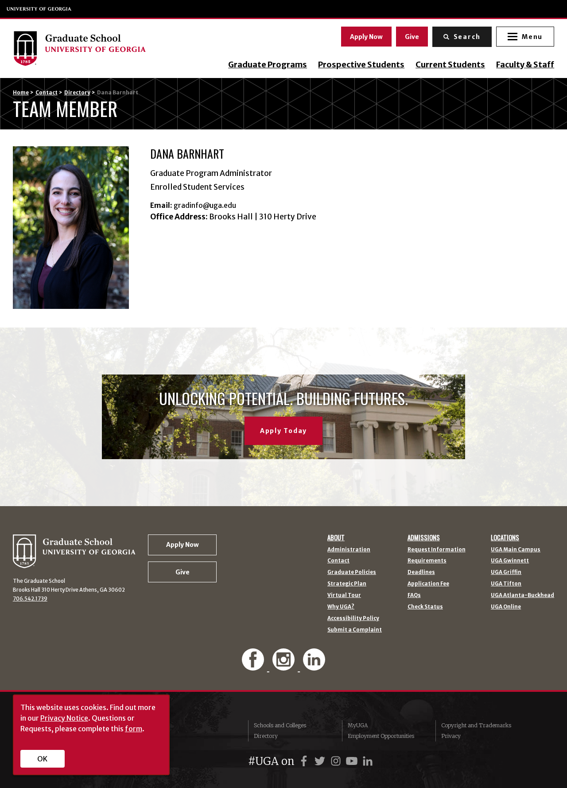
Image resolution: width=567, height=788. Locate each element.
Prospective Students (361, 65)
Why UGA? (340, 607)
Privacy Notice (64, 718)
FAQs (414, 595)
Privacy (451, 736)
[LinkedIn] (314, 666)
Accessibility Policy (353, 618)
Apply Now (366, 37)
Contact (46, 93)
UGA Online (506, 607)
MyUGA (358, 725)
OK (42, 758)
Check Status (425, 607)
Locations (505, 537)
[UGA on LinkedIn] (367, 761)
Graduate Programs (267, 65)
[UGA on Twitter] (321, 761)
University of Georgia (39, 9)
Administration (348, 550)
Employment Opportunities (381, 736)
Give (412, 37)
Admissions (424, 537)
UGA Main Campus (515, 550)
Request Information (437, 550)
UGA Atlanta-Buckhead (522, 595)
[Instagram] (284, 666)
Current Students (450, 65)
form (133, 728)
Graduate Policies (351, 572)
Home (21, 93)
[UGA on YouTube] (353, 761)
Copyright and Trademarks (476, 725)
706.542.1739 (30, 599)
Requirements (427, 561)
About (336, 537)
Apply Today (283, 431)
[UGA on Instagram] (337, 761)
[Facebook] (253, 666)
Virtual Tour (344, 595)
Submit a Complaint (354, 630)
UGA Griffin (506, 572)
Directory (77, 93)
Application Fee (428, 584)
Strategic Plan (346, 584)
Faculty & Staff (525, 65)
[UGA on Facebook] (305, 761)
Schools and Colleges (280, 725)
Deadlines (421, 572)
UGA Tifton (506, 584)
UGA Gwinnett (510, 561)
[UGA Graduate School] (89, 48)
